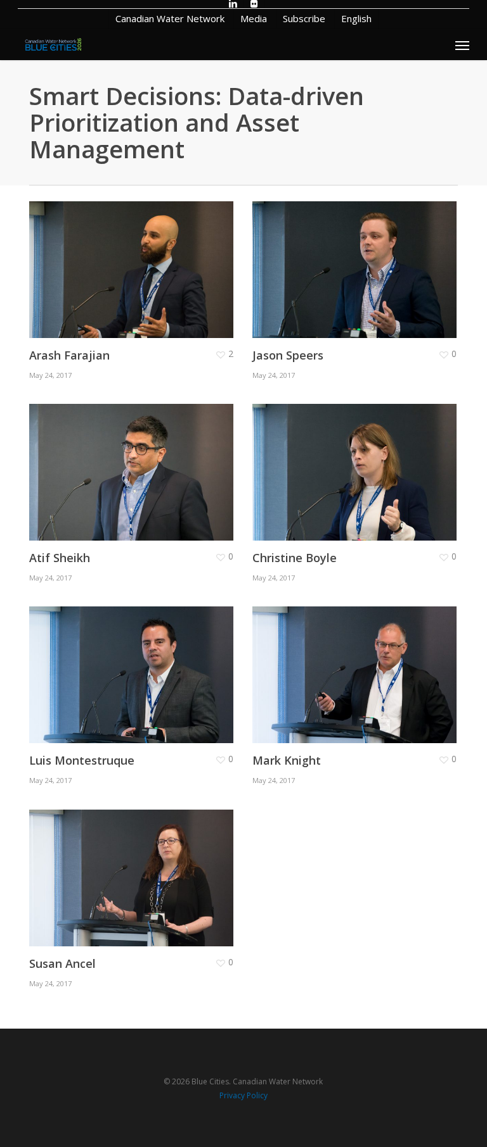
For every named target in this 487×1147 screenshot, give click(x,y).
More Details (134, 260)
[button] (462, 45)
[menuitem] (356, 18)
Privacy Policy (243, 1095)
